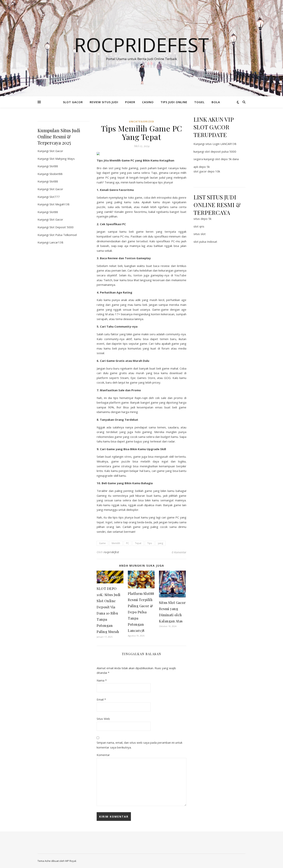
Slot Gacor (56, 151)
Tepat (138, 543)
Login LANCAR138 (224, 144)
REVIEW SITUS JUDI (104, 102)
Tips (149, 543)
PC (127, 543)
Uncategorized (141, 121)
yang (160, 543)
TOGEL (199, 102)
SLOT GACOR (73, 102)
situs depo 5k (202, 219)
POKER (130, 102)
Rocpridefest (141, 44)
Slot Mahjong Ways (62, 159)
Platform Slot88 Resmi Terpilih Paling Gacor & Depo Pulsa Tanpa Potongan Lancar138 (141, 612)
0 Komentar (179, 552)
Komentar (103, 755)
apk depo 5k (201, 167)
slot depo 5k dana (227, 159)
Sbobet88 (56, 174)
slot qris (198, 226)
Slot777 (54, 197)
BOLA (216, 102)
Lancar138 (56, 242)
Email (101, 699)
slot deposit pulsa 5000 (220, 151)
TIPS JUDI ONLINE (174, 102)
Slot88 (53, 166)
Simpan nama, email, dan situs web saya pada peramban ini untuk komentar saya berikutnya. (139, 745)
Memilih (116, 543)
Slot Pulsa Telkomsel (63, 235)
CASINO (148, 102)
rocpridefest (111, 552)
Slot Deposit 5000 (61, 227)
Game (102, 543)
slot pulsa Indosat (205, 241)
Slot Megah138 (59, 204)
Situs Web (103, 719)
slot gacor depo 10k (206, 171)
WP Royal (70, 861)
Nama (102, 680)
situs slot (199, 234)
